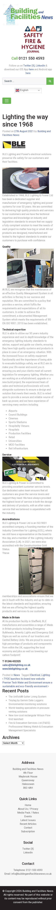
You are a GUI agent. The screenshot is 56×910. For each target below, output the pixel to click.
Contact (28, 827)
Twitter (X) (28, 848)
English (23, 90)
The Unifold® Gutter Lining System (27, 696)
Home (28, 805)
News (17, 675)
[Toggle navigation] (6, 101)
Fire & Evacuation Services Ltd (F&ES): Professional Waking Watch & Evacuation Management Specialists (31, 726)
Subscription (28, 831)
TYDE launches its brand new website (24, 678)
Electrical (35, 675)
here (31, 69)
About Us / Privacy (28, 808)
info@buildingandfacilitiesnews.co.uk (31, 873)
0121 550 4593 (34, 870)
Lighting (45, 675)
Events (28, 816)
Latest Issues (28, 820)
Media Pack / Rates (28, 812)
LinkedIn (40, 65)
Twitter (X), (29, 65)
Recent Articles (28, 823)
